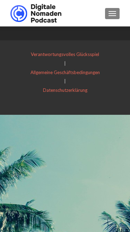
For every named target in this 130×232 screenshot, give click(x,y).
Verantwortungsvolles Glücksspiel (65, 54)
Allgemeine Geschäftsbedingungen (65, 72)
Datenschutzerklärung (65, 90)
